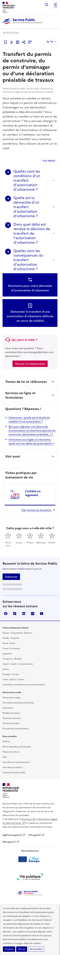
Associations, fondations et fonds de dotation (24, 684)
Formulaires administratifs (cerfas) (18, 702)
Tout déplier (49, 160)
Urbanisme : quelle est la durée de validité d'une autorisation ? (29, 419)
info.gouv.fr (34, 835)
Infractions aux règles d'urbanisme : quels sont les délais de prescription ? (31, 441)
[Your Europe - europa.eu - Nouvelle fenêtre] (30, 859)
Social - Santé (9, 643)
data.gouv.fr (9, 842)
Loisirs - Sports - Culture (13, 679)
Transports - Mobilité (12, 658)
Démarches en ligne (12, 697)
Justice (6, 669)
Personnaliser (36, 949)
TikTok (15, 613)
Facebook (6, 613)
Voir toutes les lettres (12, 588)
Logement (7, 653)
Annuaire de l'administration (16, 728)
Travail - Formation (11, 648)
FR (51, 41)
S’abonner (11, 577)
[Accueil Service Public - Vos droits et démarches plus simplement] (23, 24)
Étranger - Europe (11, 674)
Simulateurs (8, 707)
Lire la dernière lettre (12, 584)
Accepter (9, 949)
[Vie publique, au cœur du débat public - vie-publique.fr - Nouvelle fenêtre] (30, 877)
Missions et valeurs (11, 751)
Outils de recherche (12, 718)
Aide (5, 757)
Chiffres (6, 741)
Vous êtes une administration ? (17, 762)
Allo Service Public (11, 723)
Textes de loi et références (26, 381)
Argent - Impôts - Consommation (18, 664)
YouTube (41, 613)
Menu (55, 7)
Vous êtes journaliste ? (13, 767)
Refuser (21, 949)
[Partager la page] (24, 42)
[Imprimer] (17, 42)
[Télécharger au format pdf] (11, 42)
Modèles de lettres (11, 713)
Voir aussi (12, 456)
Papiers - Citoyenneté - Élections (17, 632)
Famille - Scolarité (11, 638)
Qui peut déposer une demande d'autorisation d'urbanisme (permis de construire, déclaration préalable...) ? (31, 430)
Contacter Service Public (14, 772)
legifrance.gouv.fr (12, 835)
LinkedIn (23, 613)
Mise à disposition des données (17, 746)
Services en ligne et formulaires (20, 395)
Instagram (32, 613)
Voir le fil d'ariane (11, 32)
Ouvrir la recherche (46, 4)
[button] (30, 42)
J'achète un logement (33, 493)
